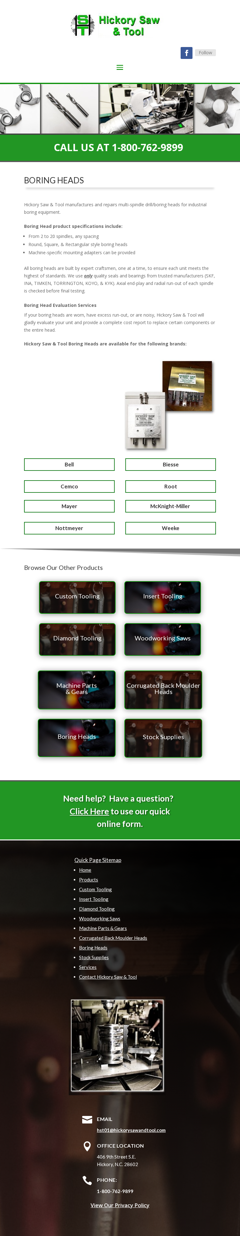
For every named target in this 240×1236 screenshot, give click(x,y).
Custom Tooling (95, 889)
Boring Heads (93, 947)
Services (88, 967)
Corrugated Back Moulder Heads (113, 938)
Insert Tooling (93, 899)
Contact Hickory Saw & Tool (108, 977)
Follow (205, 52)
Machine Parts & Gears (103, 928)
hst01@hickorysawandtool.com (131, 1130)
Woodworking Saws (99, 918)
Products (88, 879)
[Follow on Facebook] (186, 53)
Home (85, 870)
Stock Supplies (94, 957)
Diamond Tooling (97, 909)
